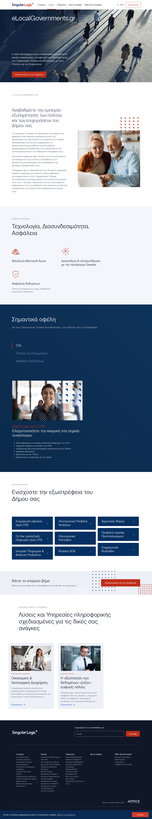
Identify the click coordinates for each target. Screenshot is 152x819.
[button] (118, 5)
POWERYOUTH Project (123, 764)
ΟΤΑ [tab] (18, 345)
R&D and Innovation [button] (93, 5)
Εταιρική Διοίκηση (23, 759)
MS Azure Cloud (72, 776)
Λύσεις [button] (51, 5)
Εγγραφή (133, 734)
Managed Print (71, 774)
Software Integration (73, 759)
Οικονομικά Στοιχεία (24, 762)
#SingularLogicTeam (24, 784)
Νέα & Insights (75, 5)
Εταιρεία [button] (42, 5)
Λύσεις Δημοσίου (47, 791)
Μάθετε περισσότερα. (66, 815)
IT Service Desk (72, 771)
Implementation (71, 769)
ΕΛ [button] (122, 5)
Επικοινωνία (20, 786)
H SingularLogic (22, 757)
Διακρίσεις (20, 769)
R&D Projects (120, 759)
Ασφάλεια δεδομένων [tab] (30, 361)
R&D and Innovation (123, 757)
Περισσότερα (17, 704)
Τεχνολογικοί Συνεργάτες (26, 776)
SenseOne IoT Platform (49, 784)
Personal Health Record (50, 776)
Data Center (70, 779)
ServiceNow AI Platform (50, 762)
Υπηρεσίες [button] (61, 5)
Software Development (74, 762)
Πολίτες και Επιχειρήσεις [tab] (32, 353)
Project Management (74, 757)
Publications (119, 762)
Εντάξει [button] (140, 815)
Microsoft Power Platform (50, 764)
